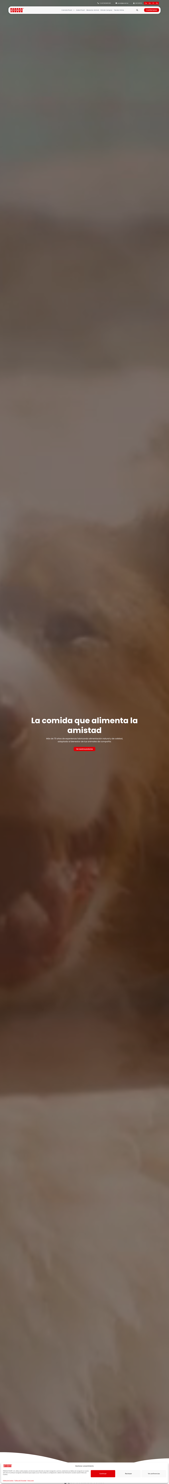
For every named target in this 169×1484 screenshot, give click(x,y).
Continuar (103, 1474)
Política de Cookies (8, 1480)
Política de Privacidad (20, 1480)
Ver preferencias (154, 1474)
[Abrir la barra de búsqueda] (137, 10)
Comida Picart (66, 10)
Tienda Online (119, 10)
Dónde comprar (106, 10)
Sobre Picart (80, 10)
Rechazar (128, 1474)
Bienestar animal (92, 10)
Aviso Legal (30, 1480)
